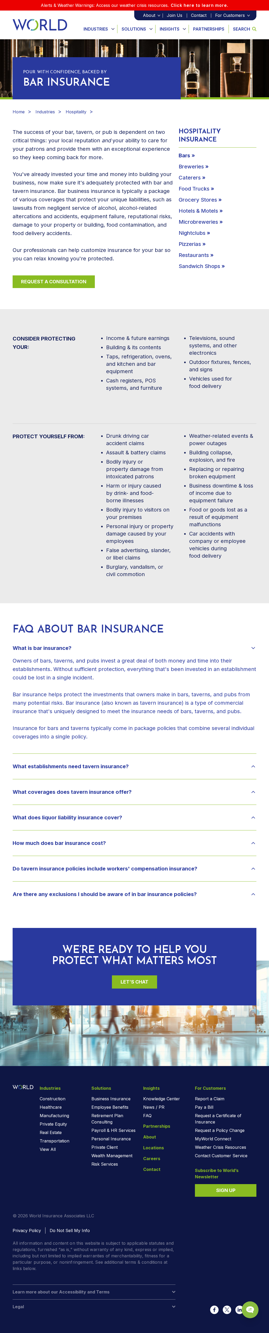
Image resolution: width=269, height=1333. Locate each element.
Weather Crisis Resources (220, 1147)
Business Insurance (111, 1098)
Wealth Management (111, 1155)
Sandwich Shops (199, 266)
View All (48, 1149)
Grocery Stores (198, 200)
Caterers (190, 177)
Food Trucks (194, 189)
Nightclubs (192, 233)
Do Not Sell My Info (70, 1230)
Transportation (54, 1141)
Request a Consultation (53, 281)
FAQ (147, 1115)
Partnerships (208, 29)
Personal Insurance (111, 1138)
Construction (52, 1098)
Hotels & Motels (198, 211)
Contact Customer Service (221, 1155)
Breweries (191, 166)
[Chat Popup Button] (250, 1309)
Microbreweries (198, 222)
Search (241, 29)
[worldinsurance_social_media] (214, 1310)
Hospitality (76, 112)
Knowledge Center (161, 1098)
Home (19, 112)
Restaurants (194, 255)
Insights (169, 29)
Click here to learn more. (199, 5)
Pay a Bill (204, 1107)
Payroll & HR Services (113, 1130)
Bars (184, 155)
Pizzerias (190, 244)
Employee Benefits (109, 1107)
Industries (96, 29)
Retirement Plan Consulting (107, 1119)
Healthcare (51, 1107)
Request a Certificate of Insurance (218, 1119)
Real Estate (51, 1132)
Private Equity (53, 1124)
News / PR (153, 1107)
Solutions (134, 29)
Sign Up (225, 1190)
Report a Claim (209, 1098)
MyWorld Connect (213, 1138)
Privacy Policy (27, 1230)
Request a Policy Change (220, 1130)
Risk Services (104, 1164)
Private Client (104, 1147)
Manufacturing (54, 1115)
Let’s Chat (134, 982)
